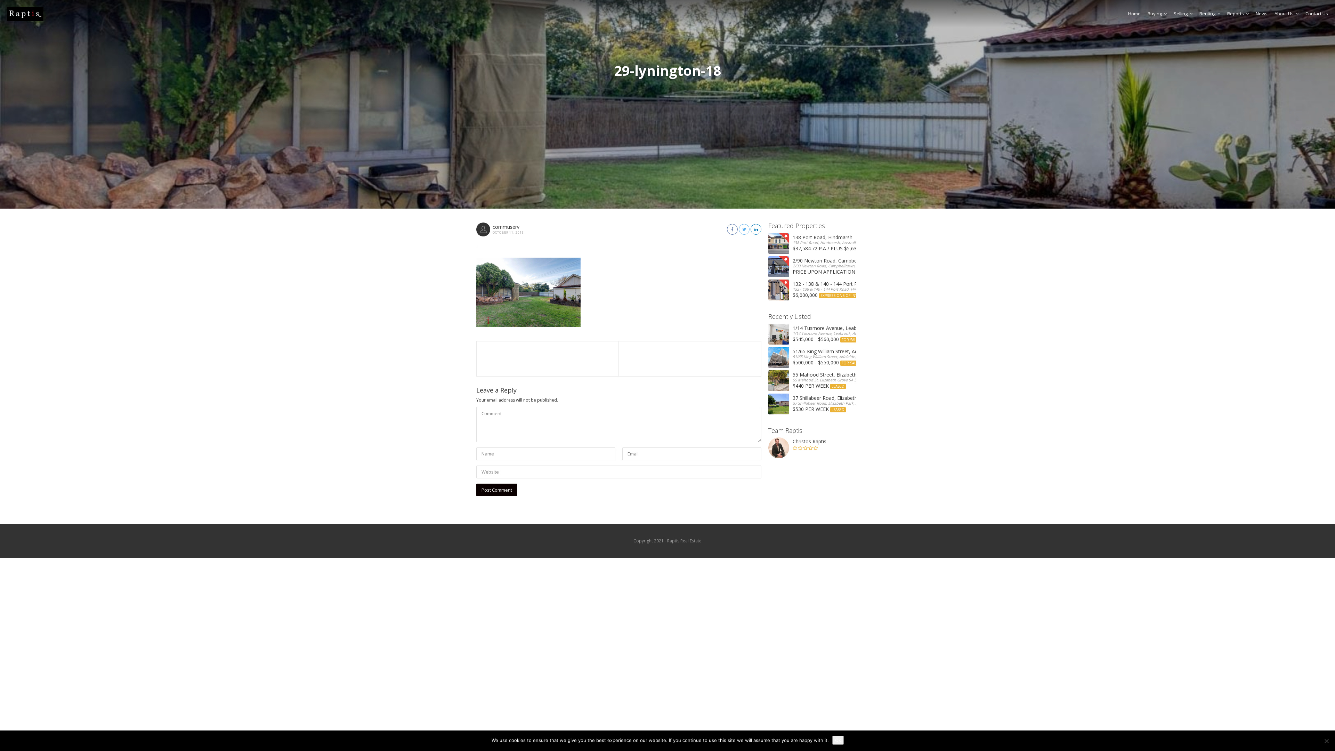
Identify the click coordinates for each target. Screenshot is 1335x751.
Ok (838, 740)
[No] (1326, 740)
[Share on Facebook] (732, 229)
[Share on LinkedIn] (756, 229)
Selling (1181, 13)
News (1262, 13)
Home (1134, 13)
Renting (1207, 13)
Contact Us (1316, 13)
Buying (1155, 13)
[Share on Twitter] (744, 229)
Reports (1235, 13)
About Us (1284, 13)
